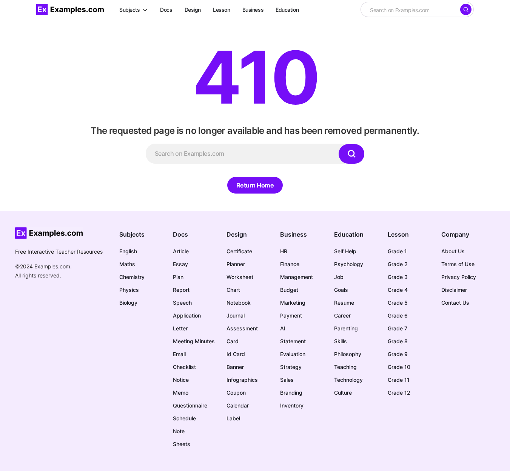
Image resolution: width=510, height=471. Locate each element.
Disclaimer (454, 290)
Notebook (238, 302)
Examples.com (52, 266)
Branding (291, 392)
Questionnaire (190, 405)
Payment (291, 315)
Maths (127, 264)
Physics (129, 290)
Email (179, 354)
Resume (344, 302)
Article (181, 251)
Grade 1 (397, 251)
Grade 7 (397, 328)
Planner (235, 264)
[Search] (465, 9)
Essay (180, 264)
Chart (233, 290)
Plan (178, 277)
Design (236, 234)
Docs (180, 234)
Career (342, 315)
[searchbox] (410, 10)
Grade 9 (398, 354)
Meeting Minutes (194, 341)
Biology (128, 302)
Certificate (239, 251)
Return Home (255, 185)
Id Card (235, 354)
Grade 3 (398, 277)
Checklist (184, 367)
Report (181, 290)
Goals (341, 290)
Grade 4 (398, 290)
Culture (343, 392)
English (128, 251)
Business (293, 234)
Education (349, 234)
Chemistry (132, 277)
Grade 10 (399, 367)
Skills (340, 341)
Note (179, 431)
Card (232, 341)
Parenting (346, 328)
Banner (235, 367)
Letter (180, 328)
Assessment (242, 328)
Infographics (242, 379)
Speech (182, 302)
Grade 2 (398, 264)
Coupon (236, 392)
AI (282, 328)
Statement (293, 341)
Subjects (132, 234)
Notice (181, 379)
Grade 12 (399, 392)
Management (296, 277)
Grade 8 (398, 341)
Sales (287, 379)
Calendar (237, 405)
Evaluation (292, 354)
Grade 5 (398, 302)
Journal (235, 315)
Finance (289, 264)
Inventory (292, 405)
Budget (289, 290)
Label (233, 418)
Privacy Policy (458, 277)
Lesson (398, 234)
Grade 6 (398, 315)
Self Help (345, 251)
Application (187, 315)
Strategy (291, 367)
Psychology (348, 264)
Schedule (184, 418)
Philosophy (347, 354)
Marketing (292, 302)
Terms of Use (458, 264)
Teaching (345, 367)
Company (455, 234)
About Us (453, 251)
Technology (348, 379)
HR (283, 251)
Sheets (181, 444)
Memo (180, 392)
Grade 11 (399, 379)
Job (339, 277)
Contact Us (455, 302)
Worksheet (239, 277)
